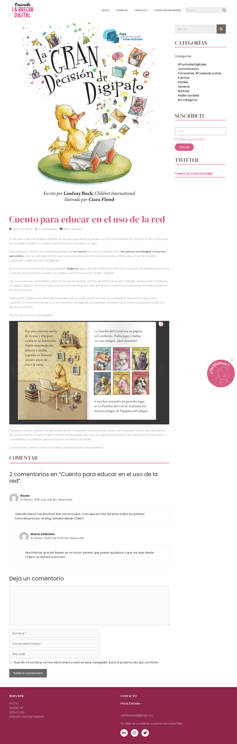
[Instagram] (134, 733)
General (184, 86)
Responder (65, 499)
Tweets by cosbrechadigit (194, 173)
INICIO (105, 10)
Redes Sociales (72, 229)
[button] (232, 360)
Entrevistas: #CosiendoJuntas (199, 73)
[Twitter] (145, 733)
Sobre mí (122, 10)
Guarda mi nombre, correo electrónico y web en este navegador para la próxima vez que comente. (86, 662)
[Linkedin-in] (124, 733)
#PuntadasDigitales (192, 64)
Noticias (183, 91)
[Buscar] (224, 10)
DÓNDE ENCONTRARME (167, 10)
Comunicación (188, 69)
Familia (183, 82)
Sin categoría (187, 100)
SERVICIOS (141, 10)
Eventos (183, 78)
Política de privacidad (191, 139)
